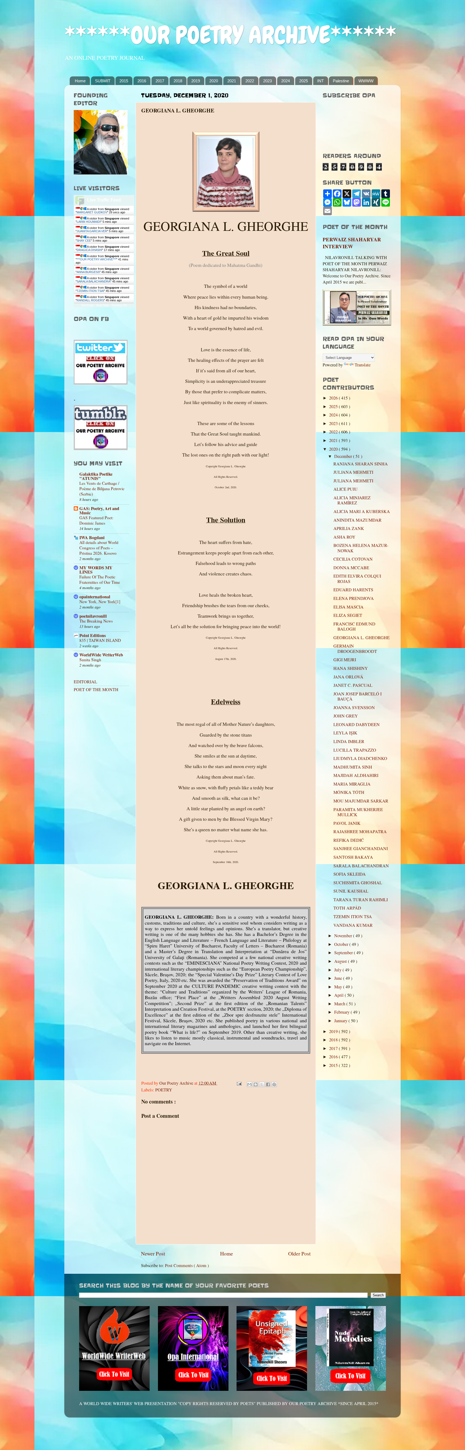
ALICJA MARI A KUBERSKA (361, 511)
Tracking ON (119, 305)
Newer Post (153, 1253)
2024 (285, 81)
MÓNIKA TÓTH (348, 792)
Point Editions (92, 635)
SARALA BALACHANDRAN (361, 866)
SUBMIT (102, 81)
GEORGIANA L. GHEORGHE (361, 638)
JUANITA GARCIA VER (92, 231)
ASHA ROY (344, 537)
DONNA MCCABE (351, 568)
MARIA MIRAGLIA (352, 784)
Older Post (299, 1253)
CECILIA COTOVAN (353, 559)
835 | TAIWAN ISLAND (100, 640)
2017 (160, 81)
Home (80, 81)
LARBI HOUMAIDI (89, 221)
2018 (178, 81)
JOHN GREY (345, 716)
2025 (303, 81)
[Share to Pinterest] (274, 1084)
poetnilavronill (93, 616)
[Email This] (249, 1084)
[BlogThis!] (255, 1084)
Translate (363, 365)
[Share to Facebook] (268, 1084)
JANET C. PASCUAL (352, 685)
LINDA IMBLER (348, 741)
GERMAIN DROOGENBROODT (355, 648)
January (341, 1021)
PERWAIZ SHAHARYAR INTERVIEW (352, 243)
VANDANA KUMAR (353, 925)
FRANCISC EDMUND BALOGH (354, 626)
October (341, 944)
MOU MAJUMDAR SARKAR (360, 801)
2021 (231, 81)
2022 (249, 81)
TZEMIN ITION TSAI (90, 290)
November (343, 936)
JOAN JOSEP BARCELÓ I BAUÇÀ (357, 696)
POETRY (163, 1090)
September (344, 953)
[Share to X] (262, 1084)
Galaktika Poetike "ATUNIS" (95, 476)
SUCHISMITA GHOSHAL (357, 883)
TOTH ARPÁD (347, 908)
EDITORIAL (85, 682)
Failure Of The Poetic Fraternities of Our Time (99, 579)
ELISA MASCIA (348, 607)
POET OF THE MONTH (96, 689)
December (343, 456)
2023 (267, 81)
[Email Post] (239, 1083)
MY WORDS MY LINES (95, 569)
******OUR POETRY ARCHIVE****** (230, 35)
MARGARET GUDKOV (92, 212)
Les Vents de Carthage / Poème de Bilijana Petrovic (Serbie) (102, 488)
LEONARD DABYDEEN (356, 724)
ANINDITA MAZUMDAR (357, 520)
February (342, 1012)
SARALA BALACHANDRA (93, 281)
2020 (213, 81)
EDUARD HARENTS (353, 590)
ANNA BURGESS (88, 272)
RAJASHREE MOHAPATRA (360, 831)
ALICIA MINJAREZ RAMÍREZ (352, 500)
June (338, 978)
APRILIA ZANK (348, 528)
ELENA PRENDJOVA (353, 598)
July (338, 970)
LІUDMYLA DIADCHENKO (360, 758)
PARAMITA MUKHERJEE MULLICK (358, 812)
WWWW (366, 81)
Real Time (102, 305)
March (340, 1004)
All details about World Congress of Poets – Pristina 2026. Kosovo (98, 548)
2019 (195, 81)
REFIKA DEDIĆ (348, 840)
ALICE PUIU (345, 489)
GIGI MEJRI (344, 660)
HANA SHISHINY (350, 668)
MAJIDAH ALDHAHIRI (355, 775)
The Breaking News (96, 621)
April (339, 995)
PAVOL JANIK (347, 823)
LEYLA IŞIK (345, 733)
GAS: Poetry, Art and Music (99, 510)
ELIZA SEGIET (347, 615)
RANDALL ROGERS (90, 300)
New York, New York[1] (99, 601)
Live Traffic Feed (104, 200)
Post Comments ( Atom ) (187, 1265)
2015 (123, 81)
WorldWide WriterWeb (101, 655)
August (341, 961)
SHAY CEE (84, 240)
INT (320, 81)
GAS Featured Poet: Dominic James (96, 520)
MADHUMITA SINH (352, 767)
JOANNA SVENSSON (354, 707)
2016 (142, 81)
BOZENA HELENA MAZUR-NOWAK (360, 547)
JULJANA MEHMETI (353, 472)
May (338, 987)
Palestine (341, 81)
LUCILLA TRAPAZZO (354, 750)
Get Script (87, 305)
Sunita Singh (90, 659)
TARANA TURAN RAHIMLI (360, 900)
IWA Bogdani (92, 537)
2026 (334, 398)
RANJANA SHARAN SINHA (360, 464)
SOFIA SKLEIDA (349, 874)
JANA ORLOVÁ (348, 677)
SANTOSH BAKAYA (353, 857)
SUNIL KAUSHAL (350, 891)
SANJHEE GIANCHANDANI (360, 848)
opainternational (94, 596)
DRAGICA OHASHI (89, 250)
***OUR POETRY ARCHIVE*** (96, 259)
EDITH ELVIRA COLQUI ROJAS (357, 578)
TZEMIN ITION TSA (352, 916)
